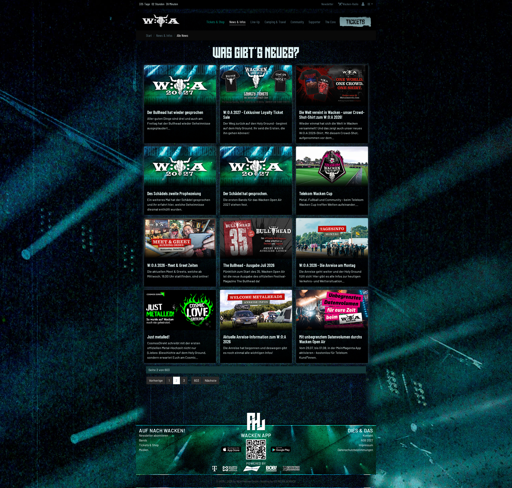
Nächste (211, 380)
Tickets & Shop (149, 445)
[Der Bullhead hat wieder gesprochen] (180, 85)
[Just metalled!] (180, 310)
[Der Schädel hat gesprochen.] (256, 167)
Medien (143, 450)
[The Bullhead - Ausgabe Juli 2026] (256, 238)
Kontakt (368, 435)
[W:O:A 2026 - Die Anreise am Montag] (332, 238)
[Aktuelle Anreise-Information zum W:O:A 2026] (256, 310)
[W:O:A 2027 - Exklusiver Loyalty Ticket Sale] (256, 85)
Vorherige (156, 380)
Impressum (366, 445)
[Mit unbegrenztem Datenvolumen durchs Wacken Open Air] (332, 310)
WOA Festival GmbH (247, 481)
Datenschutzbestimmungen (355, 450)
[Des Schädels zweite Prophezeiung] (180, 167)
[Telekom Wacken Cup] (332, 167)
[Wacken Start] (161, 20)
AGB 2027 (367, 440)
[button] (363, 4)
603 (196, 380)
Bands (143, 440)
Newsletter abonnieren (153, 435)
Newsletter (327, 4)
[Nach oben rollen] (507, 479)
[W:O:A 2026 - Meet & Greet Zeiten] (180, 238)
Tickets (355, 21)
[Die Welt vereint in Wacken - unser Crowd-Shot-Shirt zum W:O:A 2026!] (332, 85)
